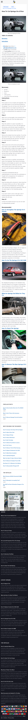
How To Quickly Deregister (9, 455)
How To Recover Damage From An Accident (12, 417)
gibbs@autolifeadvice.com (9, 47)
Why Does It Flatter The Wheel (7, 669)
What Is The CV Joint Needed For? (8, 515)
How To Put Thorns (7, 445)
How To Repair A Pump (8, 435)
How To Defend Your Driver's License (11, 442)
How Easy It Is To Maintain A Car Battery (12, 463)
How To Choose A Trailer (6, 530)
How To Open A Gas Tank (8, 432)
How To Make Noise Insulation (10, 453)
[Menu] (2, 2)
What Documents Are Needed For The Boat (10, 693)
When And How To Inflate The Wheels (9, 595)
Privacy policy (11, 717)
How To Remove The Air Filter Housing (11, 447)
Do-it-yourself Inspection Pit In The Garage (10, 540)
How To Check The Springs (10, 328)
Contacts (5, 717)
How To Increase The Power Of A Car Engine (13, 429)
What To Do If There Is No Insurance (11, 413)
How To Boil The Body (8, 440)
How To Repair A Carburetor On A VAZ (11, 450)
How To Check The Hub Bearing (8, 565)
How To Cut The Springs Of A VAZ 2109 (14, 260)
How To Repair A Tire (5, 583)
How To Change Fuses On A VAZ (8, 618)
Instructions (5, 41)
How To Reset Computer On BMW (8, 628)
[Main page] (14, 1)
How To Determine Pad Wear (7, 554)
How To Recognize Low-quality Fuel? (11, 480)
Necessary (4, 38)
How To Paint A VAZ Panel (9, 437)
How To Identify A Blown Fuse (7, 646)
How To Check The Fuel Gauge (8, 658)
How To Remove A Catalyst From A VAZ (11, 460)
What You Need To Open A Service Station (12, 458)
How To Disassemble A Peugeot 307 (11, 465)
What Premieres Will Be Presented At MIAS (12, 476)
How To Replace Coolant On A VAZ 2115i (10, 606)
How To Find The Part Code (7, 681)
